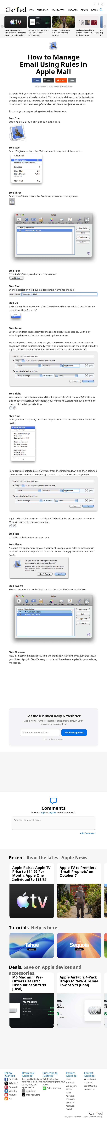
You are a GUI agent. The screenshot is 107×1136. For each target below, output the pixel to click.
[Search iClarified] (101, 9)
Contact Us (89, 1089)
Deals (68, 1092)
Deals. (15, 967)
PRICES (84, 10)
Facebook (13, 1079)
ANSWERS (72, 10)
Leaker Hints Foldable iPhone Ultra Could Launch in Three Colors (87, 32)
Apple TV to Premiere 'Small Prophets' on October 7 (61, 32)
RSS (10, 1098)
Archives (70, 1106)
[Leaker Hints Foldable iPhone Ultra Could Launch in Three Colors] (87, 27)
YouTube (13, 1094)
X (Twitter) (13, 1083)
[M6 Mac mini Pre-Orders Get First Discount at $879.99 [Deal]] (39, 27)
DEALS (94, 10)
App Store (30, 1091)
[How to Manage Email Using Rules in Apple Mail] (18, 132)
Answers (70, 1096)
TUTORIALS (42, 10)
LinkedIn (13, 1091)
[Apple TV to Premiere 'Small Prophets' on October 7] (63, 27)
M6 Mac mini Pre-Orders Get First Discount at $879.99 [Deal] (38, 32)
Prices (69, 1089)
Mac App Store (33, 1094)
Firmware (70, 1099)
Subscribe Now (54, 1088)
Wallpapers (71, 1086)
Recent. (17, 857)
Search (69, 1109)
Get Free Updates (74, 732)
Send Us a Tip (90, 1086)
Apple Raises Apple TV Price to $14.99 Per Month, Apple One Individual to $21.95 (15, 34)
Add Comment (87, 833)
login (43, 812)
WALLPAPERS (58, 10)
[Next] (104, 26)
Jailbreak (70, 1102)
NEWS (31, 10)
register (52, 812)
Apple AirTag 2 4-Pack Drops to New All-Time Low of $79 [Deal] (79, 981)
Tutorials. (19, 928)
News (68, 1079)
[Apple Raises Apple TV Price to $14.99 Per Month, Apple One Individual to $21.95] (15, 27)
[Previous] (2, 26)
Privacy (99, 1116)
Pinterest (13, 1087)
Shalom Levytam (67, 86)
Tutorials (70, 1082)
